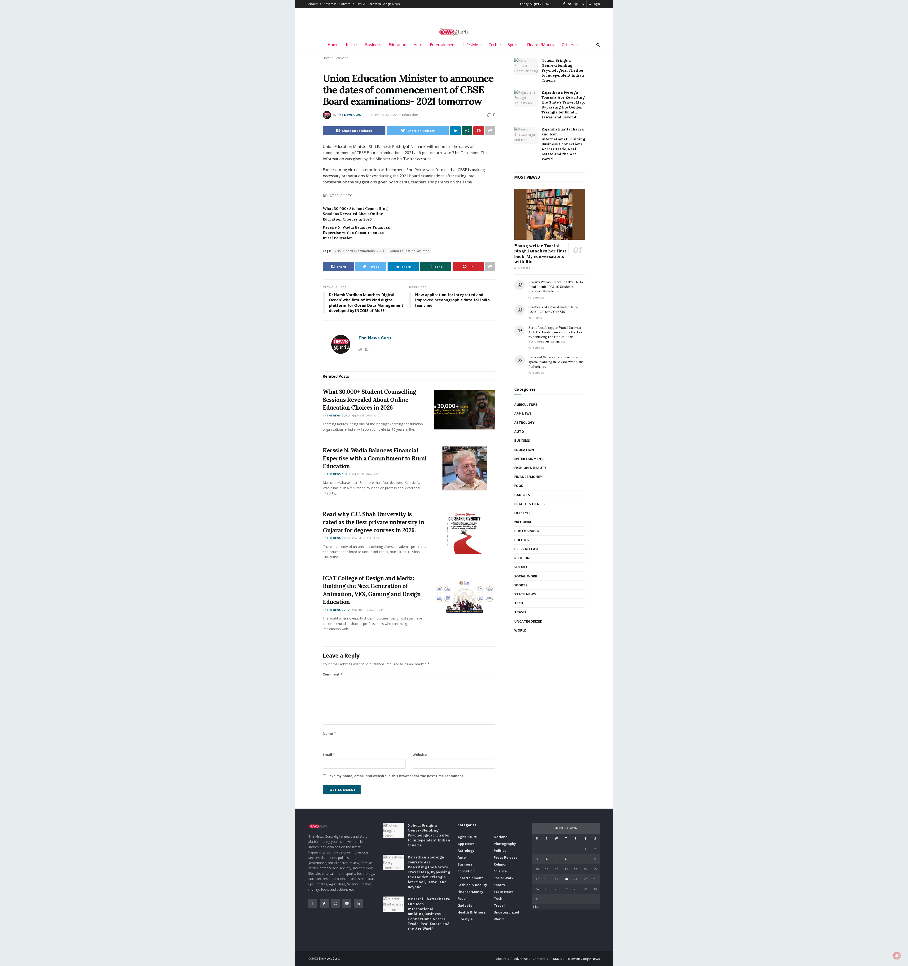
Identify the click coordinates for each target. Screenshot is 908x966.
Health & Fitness (529, 504)
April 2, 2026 (362, 538)
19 (556, 879)
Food (519, 485)
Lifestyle (470, 44)
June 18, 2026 (363, 415)
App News (523, 413)
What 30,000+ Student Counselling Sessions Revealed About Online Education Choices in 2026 (355, 213)
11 (546, 869)
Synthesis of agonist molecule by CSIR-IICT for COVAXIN (553, 309)
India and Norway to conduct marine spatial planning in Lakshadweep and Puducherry (556, 361)
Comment (333, 674)
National (523, 522)
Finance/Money (540, 44)
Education (397, 44)
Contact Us (346, 4)
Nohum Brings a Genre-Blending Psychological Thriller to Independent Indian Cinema (562, 70)
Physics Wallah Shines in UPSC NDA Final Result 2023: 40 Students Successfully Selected (555, 286)
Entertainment (443, 44)
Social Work (525, 576)
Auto (418, 44)
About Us (314, 4)
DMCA (361, 4)
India (350, 44)
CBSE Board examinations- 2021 (359, 251)
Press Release (526, 549)
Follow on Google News (384, 4)
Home (333, 44)
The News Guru (349, 115)
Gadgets (522, 495)
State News (525, 594)
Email (329, 754)
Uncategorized (528, 621)
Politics (521, 540)
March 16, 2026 (364, 609)
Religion (522, 558)
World (520, 630)
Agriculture (525, 404)
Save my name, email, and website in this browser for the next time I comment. (395, 776)
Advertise (330, 4)
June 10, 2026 (363, 474)
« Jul (535, 906)
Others (568, 44)
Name (329, 733)
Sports (513, 44)
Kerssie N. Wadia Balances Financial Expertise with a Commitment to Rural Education (357, 232)
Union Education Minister (409, 251)
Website (420, 754)
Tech (493, 44)
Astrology (524, 422)
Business (373, 44)
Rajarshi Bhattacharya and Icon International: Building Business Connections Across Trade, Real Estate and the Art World (563, 144)
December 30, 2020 (383, 115)
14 (575, 869)
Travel (520, 612)
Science (521, 567)
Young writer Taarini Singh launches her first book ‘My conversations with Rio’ (540, 253)
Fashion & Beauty (530, 467)
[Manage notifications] (897, 955)
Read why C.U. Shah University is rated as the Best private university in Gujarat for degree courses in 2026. (373, 522)
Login (596, 4)
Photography (527, 531)
